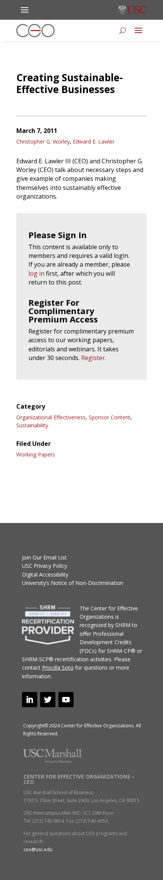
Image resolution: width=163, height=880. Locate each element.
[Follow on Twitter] (47, 699)
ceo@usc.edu (38, 849)
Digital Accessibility (45, 574)
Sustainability (32, 425)
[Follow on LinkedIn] (29, 699)
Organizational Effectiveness (51, 417)
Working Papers (35, 454)
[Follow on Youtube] (66, 699)
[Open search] (122, 30)
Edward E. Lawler (93, 141)
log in (36, 273)
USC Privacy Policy (44, 565)
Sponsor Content (109, 417)
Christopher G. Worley (43, 141)
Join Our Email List (44, 557)
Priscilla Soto (58, 667)
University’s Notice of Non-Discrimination (72, 582)
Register (93, 358)
